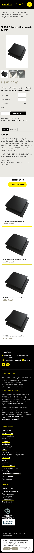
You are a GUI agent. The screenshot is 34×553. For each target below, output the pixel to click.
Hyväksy (7, 548)
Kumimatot (6, 444)
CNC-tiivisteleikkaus (10, 491)
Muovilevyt (22, 12)
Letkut (4, 449)
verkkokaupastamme (15, 404)
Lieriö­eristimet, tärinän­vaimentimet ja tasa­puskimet (13, 453)
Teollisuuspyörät (8, 465)
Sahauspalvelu (7, 489)
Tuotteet (12, 12)
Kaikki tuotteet (16, 184)
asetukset (17, 545)
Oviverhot (5, 463)
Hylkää (15, 548)
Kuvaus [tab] (5, 129)
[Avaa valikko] (29, 4)
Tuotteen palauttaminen (11, 473)
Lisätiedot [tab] (13, 129)
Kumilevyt (6, 441)
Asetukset (23, 548)
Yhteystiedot (7, 479)
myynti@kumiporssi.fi (13, 360)
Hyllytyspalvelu (8, 497)
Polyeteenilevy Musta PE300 (12, 14)
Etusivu (4, 12)
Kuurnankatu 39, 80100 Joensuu (16, 355)
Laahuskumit (7, 447)
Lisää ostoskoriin (18, 113)
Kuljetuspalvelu (8, 499)
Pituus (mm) (5, 95)
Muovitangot (7, 460)
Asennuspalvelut (8, 494)
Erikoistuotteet (7, 433)
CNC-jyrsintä (7, 502)
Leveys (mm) (5, 99)
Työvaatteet (6, 471)
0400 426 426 (10, 358)
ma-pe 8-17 (28, 360)
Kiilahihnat (6, 439)
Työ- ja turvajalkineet (10, 468)
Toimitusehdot (7, 476)
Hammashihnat (8, 436)
